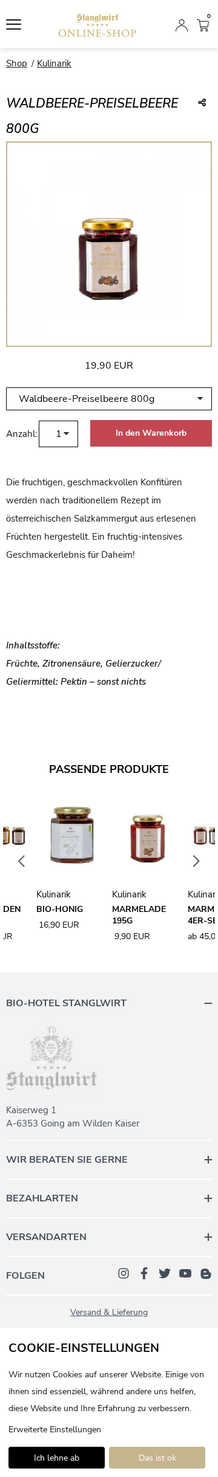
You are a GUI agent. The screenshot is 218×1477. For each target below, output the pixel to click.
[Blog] (206, 1273)
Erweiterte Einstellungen (54, 1429)
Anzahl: (21, 434)
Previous (21, 861)
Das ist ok (157, 1458)
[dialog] (109, 1402)
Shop (16, 63)
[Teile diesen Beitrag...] (202, 103)
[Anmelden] (182, 24)
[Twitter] (165, 1273)
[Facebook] (144, 1273)
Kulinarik (54, 63)
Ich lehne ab (56, 1458)
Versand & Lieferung (109, 1312)
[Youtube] (185, 1273)
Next (196, 861)
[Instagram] (123, 1273)
